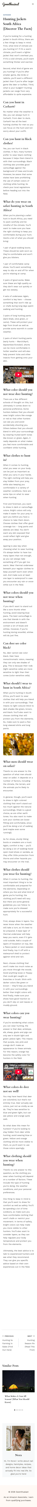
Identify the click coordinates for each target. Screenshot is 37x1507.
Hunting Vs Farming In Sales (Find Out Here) (8, 1343)
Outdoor (7, 15)
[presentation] (18, 1381)
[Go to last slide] (5, 1389)
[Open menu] (33, 4)
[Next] (31, 1389)
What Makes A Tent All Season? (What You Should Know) (17, 1399)
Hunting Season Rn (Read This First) (30, 1343)
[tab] (14, 1409)
